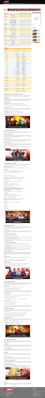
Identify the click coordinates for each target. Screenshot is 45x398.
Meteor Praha (12, 34)
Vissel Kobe (18, 70)
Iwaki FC (18, 60)
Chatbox (16, 3)
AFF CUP (23, 3)
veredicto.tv (36, 389)
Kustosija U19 (23, 88)
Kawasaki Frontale (17, 71)
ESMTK (12, 42)
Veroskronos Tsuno (24, 70)
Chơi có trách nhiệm (16, 392)
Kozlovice (12, 33)
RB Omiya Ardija (17, 66)
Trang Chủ (5, 3)
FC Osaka (23, 65)
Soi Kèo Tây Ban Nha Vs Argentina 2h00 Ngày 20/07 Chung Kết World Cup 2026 (38, 37)
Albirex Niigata (18, 67)
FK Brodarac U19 (23, 77)
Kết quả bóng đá (25, 389)
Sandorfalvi (14, 42)
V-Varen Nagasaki (17, 73)
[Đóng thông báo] (40, 5)
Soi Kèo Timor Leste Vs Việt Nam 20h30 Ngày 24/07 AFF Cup (38, 34)
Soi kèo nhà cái (24, 392)
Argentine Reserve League (6, 35)
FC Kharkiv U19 (23, 54)
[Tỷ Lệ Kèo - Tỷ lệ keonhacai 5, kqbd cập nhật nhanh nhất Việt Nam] (6, 1)
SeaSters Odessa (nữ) (11, 20)
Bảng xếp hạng (24, 391)
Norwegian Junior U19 (6, 16)
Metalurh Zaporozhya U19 (16, 54)
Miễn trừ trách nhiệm (16, 390)
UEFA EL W (5, 19)
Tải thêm (36, 42)
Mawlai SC (23, 86)
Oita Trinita (23, 60)
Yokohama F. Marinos (17, 74)
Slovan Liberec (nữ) (15, 22)
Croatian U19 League (6, 43)
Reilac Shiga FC (23, 72)
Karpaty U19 (23, 55)
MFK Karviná (14, 33)
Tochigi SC (23, 71)
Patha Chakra (18, 91)
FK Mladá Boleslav (14, 34)
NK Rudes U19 (18, 88)
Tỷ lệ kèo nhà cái (6, 383)
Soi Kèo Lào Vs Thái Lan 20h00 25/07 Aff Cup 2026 (38, 31)
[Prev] (7, 9)
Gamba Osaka (18, 72)
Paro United (18, 89)
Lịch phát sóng (11, 3)
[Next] (40, 9)
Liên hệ (14, 393)
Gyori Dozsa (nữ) (15, 29)
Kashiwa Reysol (17, 61)
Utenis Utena (12, 24)
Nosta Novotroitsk (17, 79)
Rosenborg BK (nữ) (15, 20)
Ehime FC (23, 73)
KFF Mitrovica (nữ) (11, 21)
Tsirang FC (23, 89)
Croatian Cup (5, 14)
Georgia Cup (5, 37)
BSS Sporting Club (24, 91)
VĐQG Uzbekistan (5, 30)
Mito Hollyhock (17, 59)
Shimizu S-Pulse (17, 65)
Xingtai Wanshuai (23, 56)
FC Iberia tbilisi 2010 (24, 49)
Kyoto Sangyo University (24, 59)
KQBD (9, 3)
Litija (14, 25)
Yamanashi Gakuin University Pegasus (25, 63)
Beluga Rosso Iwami (24, 64)
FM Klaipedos (14, 24)
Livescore (7, 3)
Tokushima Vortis (17, 75)
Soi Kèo (21, 3)
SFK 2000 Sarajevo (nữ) (11, 22)
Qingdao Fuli (18, 56)
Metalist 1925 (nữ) (14, 21)
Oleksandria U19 (17, 55)
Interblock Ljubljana (12, 25)
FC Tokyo (18, 68)
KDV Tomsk (18, 78)
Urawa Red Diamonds (17, 63)
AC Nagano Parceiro (24, 68)
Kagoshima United (24, 67)
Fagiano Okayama (17, 64)
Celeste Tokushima (24, 75)
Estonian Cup (5, 27)
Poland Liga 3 (5, 17)
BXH (14, 3)
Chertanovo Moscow (24, 78)
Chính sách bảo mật (16, 389)
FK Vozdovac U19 (17, 77)
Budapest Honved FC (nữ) (12, 29)
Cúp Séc (4, 32)
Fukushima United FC (24, 74)
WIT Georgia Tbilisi (17, 49)
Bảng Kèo (19, 3)
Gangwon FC (18, 85)
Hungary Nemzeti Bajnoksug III (7, 40)
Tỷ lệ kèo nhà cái (5, 392)
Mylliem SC (18, 86)
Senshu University (23, 61)
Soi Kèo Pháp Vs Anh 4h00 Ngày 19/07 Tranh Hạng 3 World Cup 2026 (38, 40)
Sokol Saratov (23, 79)
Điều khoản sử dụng (16, 391)
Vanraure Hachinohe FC (24, 66)
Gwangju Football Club (24, 85)
